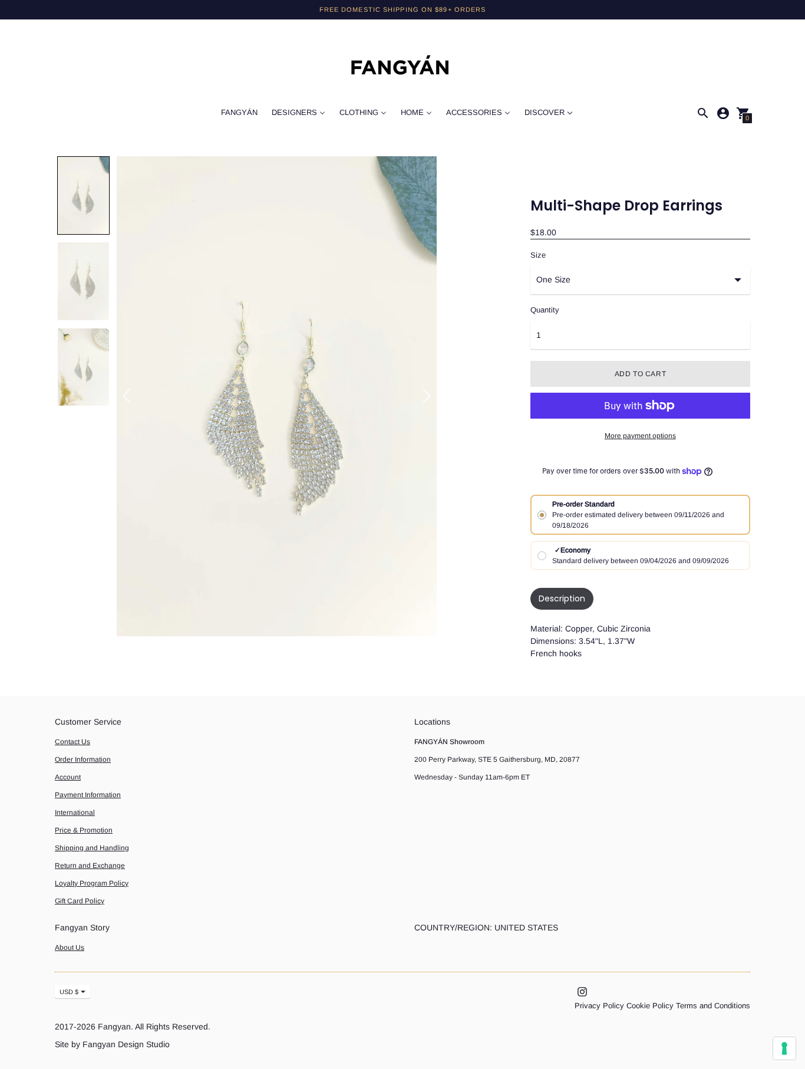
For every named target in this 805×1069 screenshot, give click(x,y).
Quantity (544, 310)
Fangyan (114, 1026)
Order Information (83, 759)
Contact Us (72, 742)
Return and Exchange (90, 865)
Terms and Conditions (713, 1005)
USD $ (69, 991)
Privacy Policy (599, 1005)
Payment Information (88, 795)
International (75, 812)
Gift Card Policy (79, 901)
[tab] (561, 599)
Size (538, 255)
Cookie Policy (650, 1005)
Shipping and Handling (92, 848)
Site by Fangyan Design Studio (112, 1044)
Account (68, 777)
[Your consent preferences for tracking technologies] (784, 1048)
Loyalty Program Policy (91, 883)
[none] (83, 195)
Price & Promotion (84, 830)
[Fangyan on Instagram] (582, 991)
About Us (69, 947)
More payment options (640, 436)
